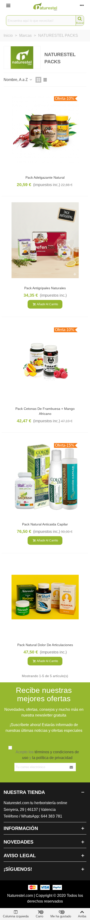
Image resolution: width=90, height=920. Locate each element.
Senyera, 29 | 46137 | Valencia (30, 810)
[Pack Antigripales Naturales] (45, 240)
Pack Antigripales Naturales (45, 288)
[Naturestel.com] (45, 6)
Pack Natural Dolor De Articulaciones (45, 645)
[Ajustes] (81, 5)
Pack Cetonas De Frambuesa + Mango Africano (45, 411)
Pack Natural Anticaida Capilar (45, 524)
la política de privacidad (52, 758)
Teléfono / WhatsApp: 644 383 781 (33, 816)
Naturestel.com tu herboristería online (35, 803)
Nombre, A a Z (16, 80)
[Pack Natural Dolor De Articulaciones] (45, 597)
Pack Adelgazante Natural (45, 177)
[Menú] (8, 5)
